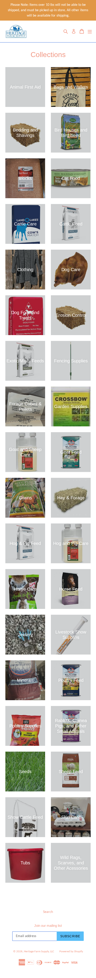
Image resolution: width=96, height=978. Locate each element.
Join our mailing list (48, 925)
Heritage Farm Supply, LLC (39, 951)
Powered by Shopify (71, 951)
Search (48, 912)
